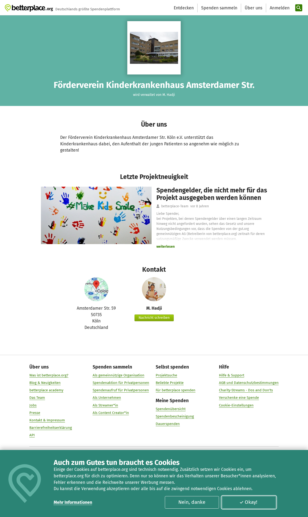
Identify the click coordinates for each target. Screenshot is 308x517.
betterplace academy (46, 390)
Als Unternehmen (107, 397)
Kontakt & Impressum (47, 420)
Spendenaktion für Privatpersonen (121, 383)
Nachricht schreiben (154, 318)
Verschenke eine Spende (239, 397)
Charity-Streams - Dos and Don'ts (246, 390)
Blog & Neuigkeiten (45, 383)
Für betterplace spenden (175, 390)
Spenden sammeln (219, 8)
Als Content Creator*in (111, 413)
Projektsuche (166, 375)
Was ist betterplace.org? (48, 375)
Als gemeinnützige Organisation (118, 375)
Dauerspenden (168, 424)
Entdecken (184, 8)
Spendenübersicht (171, 409)
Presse (34, 413)
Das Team (37, 397)
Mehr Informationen (73, 502)
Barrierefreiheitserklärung (50, 427)
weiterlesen (165, 247)
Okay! (251, 502)
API (32, 435)
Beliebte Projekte (170, 383)
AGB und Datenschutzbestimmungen (249, 383)
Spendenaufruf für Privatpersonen (121, 390)
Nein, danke (191, 502)
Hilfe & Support (231, 375)
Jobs (33, 405)
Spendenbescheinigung (175, 416)
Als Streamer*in (105, 405)
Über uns (253, 8)
